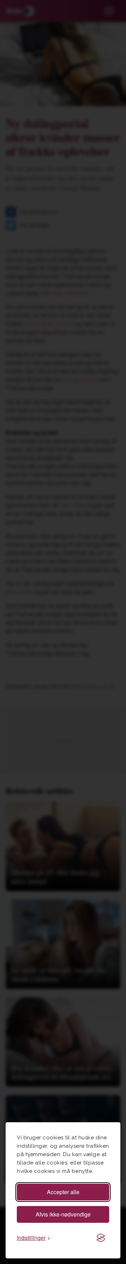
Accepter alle (63, 1192)
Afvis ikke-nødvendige (63, 1214)
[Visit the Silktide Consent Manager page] (100, 1237)
